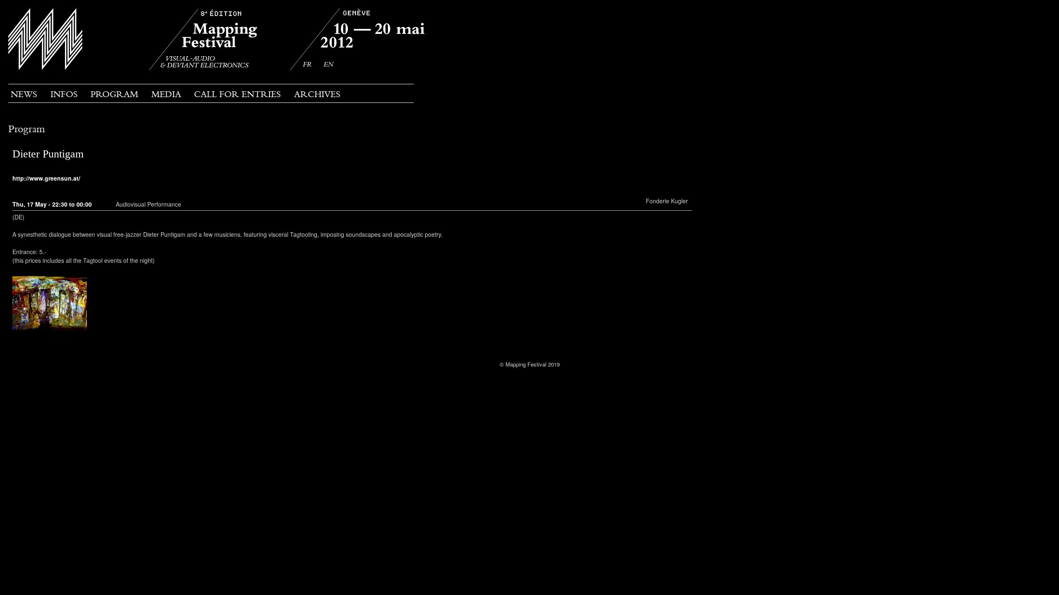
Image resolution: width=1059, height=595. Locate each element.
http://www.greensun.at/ (46, 178)
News (24, 94)
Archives (317, 94)
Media (166, 94)
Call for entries (237, 94)
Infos (64, 94)
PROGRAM (114, 94)
